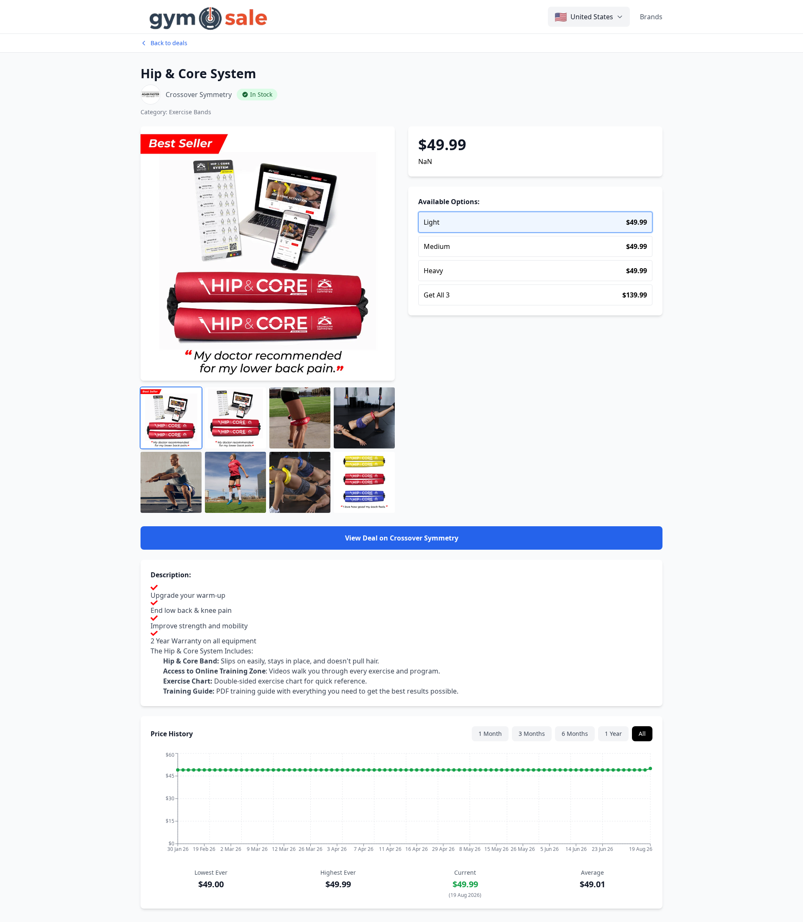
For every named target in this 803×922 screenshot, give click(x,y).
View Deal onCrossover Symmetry (401, 538)
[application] (401, 804)
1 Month (490, 734)
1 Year (613, 734)
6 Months (575, 734)
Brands (651, 16)
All (642, 734)
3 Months (532, 734)
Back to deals (169, 43)
